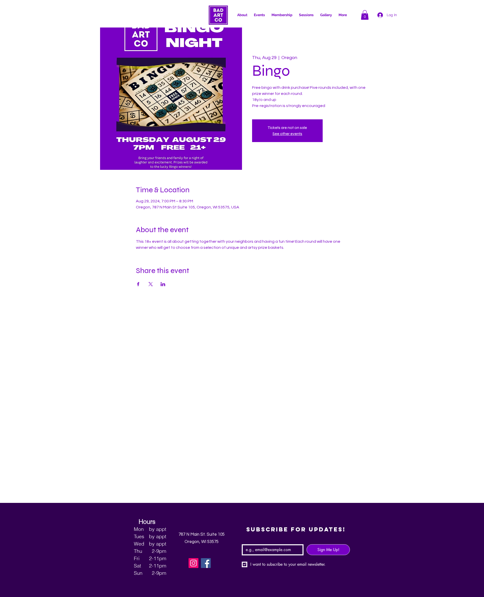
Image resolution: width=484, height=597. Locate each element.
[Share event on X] (150, 284)
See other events (287, 133)
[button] (365, 15)
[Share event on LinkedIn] (163, 284)
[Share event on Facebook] (138, 284)
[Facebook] (206, 563)
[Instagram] (193, 563)
